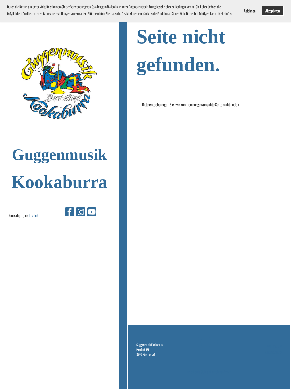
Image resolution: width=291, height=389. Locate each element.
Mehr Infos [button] (225, 13)
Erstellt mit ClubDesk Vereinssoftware (209, 372)
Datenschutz (273, 352)
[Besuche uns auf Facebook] (69, 213)
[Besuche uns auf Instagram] (80, 213)
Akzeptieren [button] (272, 10)
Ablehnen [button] (250, 10)
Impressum (274, 345)
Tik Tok (33, 215)
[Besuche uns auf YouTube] (91, 213)
